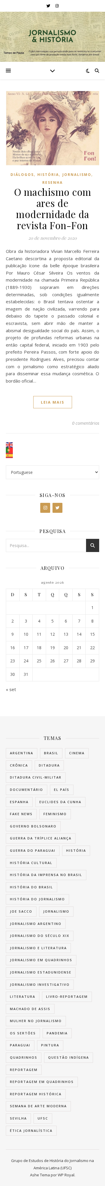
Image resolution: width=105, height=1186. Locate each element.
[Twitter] (57, 508)
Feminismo (55, 814)
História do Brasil (31, 887)
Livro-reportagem (67, 996)
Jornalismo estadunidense (40, 972)
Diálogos (22, 174)
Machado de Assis (30, 1009)
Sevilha (18, 1118)
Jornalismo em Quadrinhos (41, 960)
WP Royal (66, 1175)
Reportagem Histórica (36, 1094)
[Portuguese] (52, 450)
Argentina (21, 753)
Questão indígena (68, 1057)
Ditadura (49, 765)
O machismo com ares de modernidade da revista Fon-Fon (52, 208)
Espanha (19, 802)
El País (61, 789)
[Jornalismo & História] (52, 36)
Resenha (52, 182)
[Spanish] (52, 455)
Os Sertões (23, 1033)
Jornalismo (76, 174)
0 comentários (85, 423)
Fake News (21, 814)
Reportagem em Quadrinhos (42, 1081)
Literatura (22, 996)
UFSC (43, 1118)
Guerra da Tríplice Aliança (40, 838)
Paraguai (20, 1045)
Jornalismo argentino (36, 923)
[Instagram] (45, 508)
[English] (52, 445)
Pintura (50, 1045)
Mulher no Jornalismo (36, 1021)
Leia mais (52, 402)
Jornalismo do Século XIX (39, 935)
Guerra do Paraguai (32, 850)
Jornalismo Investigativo (40, 984)
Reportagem (24, 1069)
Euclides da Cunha (60, 802)
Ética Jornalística (31, 1130)
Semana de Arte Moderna (38, 1106)
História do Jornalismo (37, 899)
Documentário (26, 789)
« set (11, 689)
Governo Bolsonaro (33, 826)
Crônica (19, 765)
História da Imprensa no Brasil (46, 875)
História (48, 174)
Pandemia (57, 1033)
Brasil (51, 753)
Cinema (77, 753)
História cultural (31, 863)
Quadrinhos (23, 1057)
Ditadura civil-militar (36, 777)
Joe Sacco (21, 911)
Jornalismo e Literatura (38, 948)
